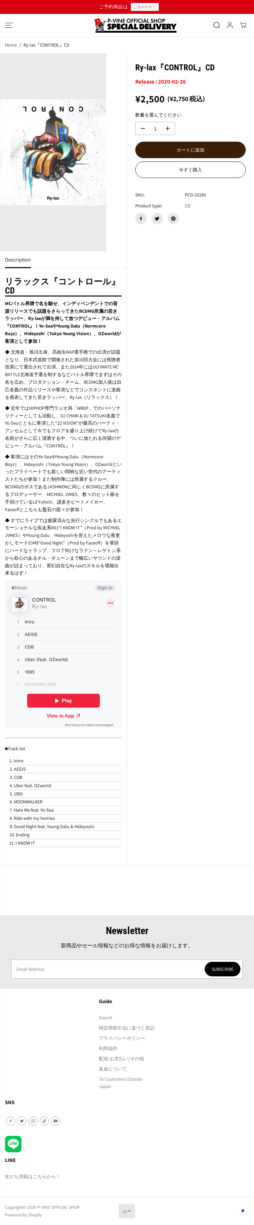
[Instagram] (33, 1121)
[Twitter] (157, 218)
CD (187, 205)
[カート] (243, 25)
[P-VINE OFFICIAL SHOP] (127, 25)
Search (105, 1017)
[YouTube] (55, 1121)
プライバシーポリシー (122, 1038)
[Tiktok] (44, 1121)
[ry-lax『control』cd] (53, 152)
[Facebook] (141, 218)
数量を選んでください (158, 115)
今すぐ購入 (190, 170)
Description (18, 259)
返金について (113, 1069)
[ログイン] (230, 25)
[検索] (217, 25)
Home (11, 45)
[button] (9, 25)
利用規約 (108, 1048)
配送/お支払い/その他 (121, 1058)
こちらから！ (144, 6)
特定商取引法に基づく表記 (126, 1028)
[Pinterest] (173, 218)
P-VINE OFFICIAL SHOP (58, 1207)
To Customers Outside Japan (121, 1083)
